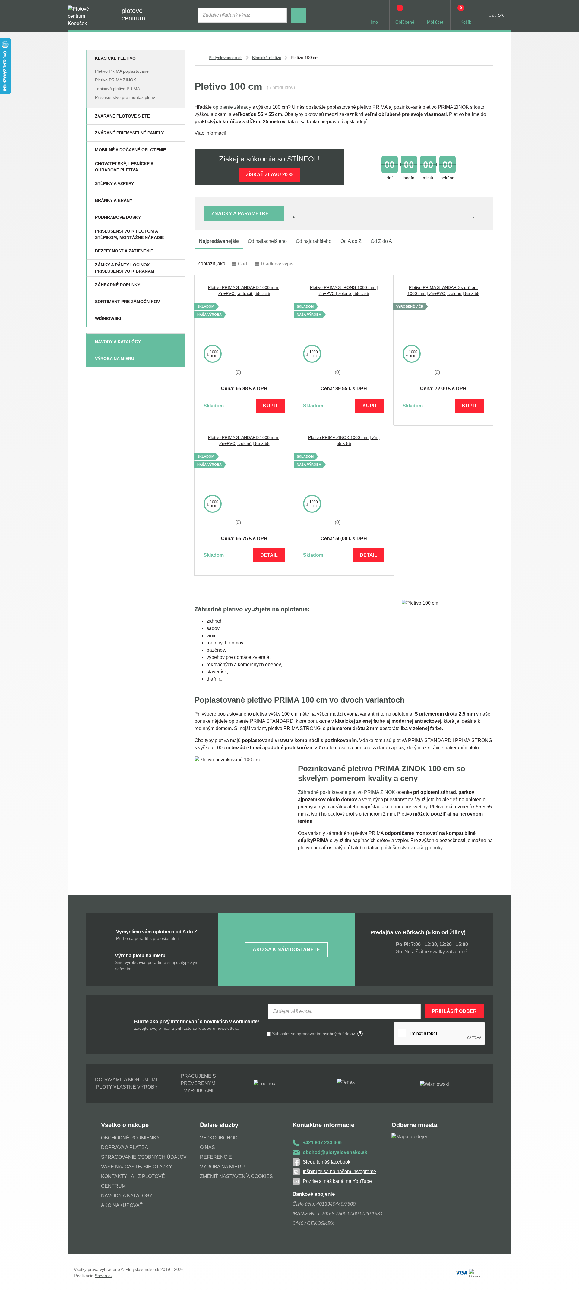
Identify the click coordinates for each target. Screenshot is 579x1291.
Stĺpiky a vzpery (114, 183)
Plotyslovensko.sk (225, 57)
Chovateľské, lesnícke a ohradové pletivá (124, 166)
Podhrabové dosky (118, 217)
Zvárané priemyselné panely (129, 132)
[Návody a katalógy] (177, 342)
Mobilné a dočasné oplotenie (130, 149)
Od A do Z (351, 241)
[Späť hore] (568, 1280)
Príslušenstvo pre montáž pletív (125, 97)
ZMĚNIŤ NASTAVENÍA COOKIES (236, 1176)
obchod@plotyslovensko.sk (335, 1152)
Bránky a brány (113, 200)
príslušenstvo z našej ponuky (412, 847)
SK (501, 15)
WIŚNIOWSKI (108, 318)
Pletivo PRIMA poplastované (122, 71)
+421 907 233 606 (322, 1142)
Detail (269, 555)
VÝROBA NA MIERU (222, 1166)
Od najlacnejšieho (267, 241)
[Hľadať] (298, 15)
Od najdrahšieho (313, 241)
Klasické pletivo (115, 58)
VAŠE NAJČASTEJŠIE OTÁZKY (136, 1166)
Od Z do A (381, 241)
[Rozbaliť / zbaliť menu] (177, 58)
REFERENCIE (216, 1157)
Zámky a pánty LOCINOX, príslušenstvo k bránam (124, 268)
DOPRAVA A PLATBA (124, 1147)
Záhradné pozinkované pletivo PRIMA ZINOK (346, 792)
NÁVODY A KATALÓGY (127, 1195)
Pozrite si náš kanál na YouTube (337, 1181)
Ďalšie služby (219, 1125)
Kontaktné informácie (323, 1125)
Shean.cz (103, 1275)
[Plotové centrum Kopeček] (84, 15)
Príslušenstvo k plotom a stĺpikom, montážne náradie (129, 234)
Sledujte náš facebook (326, 1161)
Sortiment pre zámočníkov (127, 301)
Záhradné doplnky (117, 284)
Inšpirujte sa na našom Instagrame (339, 1171)
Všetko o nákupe (125, 1125)
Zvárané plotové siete (122, 116)
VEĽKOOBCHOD (219, 1137)
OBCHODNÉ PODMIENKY (130, 1137)
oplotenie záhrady (232, 107)
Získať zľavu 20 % (269, 174)
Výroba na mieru (114, 358)
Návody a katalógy (118, 341)
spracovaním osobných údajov (326, 1033)
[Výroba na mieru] (177, 358)
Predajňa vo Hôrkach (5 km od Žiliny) (418, 932)
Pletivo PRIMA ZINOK (115, 79)
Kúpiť (270, 405)
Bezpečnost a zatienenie (124, 251)
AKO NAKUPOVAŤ (122, 1205)
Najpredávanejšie (219, 241)
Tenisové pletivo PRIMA (117, 88)
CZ (491, 15)
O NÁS (207, 1147)
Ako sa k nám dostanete (286, 949)
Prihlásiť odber (454, 1011)
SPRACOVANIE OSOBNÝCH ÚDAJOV (144, 1157)
